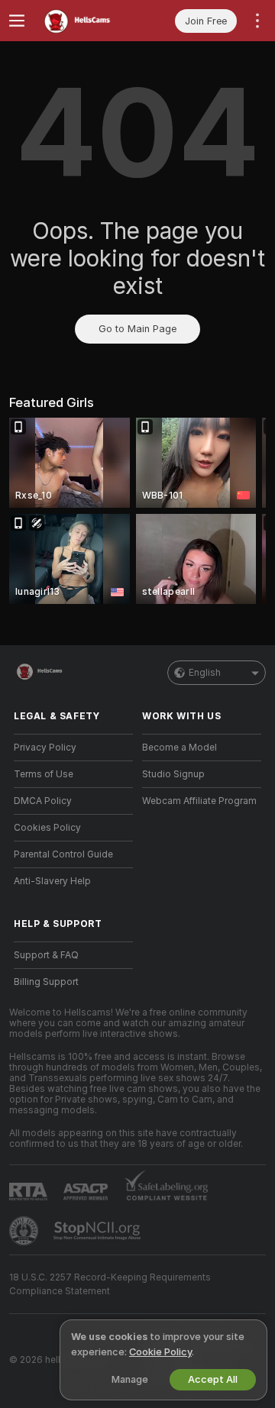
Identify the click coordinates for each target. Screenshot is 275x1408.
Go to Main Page (137, 328)
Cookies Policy (47, 827)
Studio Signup (173, 774)
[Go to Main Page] (86, 21)
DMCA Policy (43, 801)
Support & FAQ (46, 955)
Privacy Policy (45, 747)
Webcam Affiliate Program (199, 801)
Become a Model (179, 747)
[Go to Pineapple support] (25, 1230)
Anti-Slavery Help (52, 881)
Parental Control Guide (63, 854)
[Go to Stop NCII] (98, 1231)
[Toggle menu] (17, 20)
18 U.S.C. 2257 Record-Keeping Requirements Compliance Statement (110, 1284)
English (205, 672)
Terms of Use (43, 774)
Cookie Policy (160, 1352)
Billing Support (46, 982)
